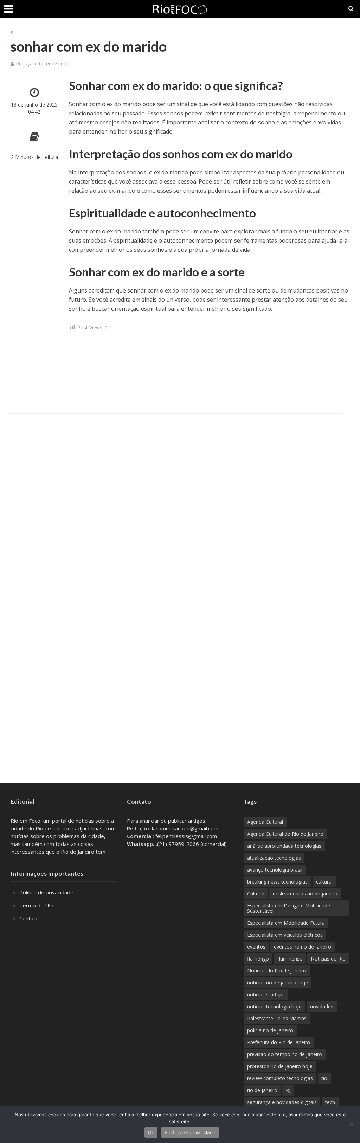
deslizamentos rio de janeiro (305, 893)
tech (330, 1102)
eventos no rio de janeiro (302, 946)
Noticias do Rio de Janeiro (276, 970)
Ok (151, 1132)
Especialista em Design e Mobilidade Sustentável (288, 908)
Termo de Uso (37, 905)
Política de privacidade (46, 892)
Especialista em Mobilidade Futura (286, 922)
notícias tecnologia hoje (274, 1006)
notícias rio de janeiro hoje (277, 982)
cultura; (324, 881)
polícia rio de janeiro (270, 1030)
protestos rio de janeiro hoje (280, 1066)
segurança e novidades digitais (282, 1102)
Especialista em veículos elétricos (285, 934)
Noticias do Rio (328, 958)
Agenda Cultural (265, 821)
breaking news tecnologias (277, 881)
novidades (321, 1006)
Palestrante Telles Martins (277, 1018)
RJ (288, 1090)
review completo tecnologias (280, 1078)
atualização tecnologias (274, 857)
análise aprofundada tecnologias (284, 845)
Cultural (255, 893)
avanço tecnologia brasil (274, 869)
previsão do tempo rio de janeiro (284, 1054)
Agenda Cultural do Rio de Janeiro (285, 833)
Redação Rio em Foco (41, 63)
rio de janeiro (262, 1090)
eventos (256, 946)
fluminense (289, 958)
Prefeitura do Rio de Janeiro (278, 1042)
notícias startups (266, 994)
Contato (29, 918)
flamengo (258, 958)
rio (324, 1078)
